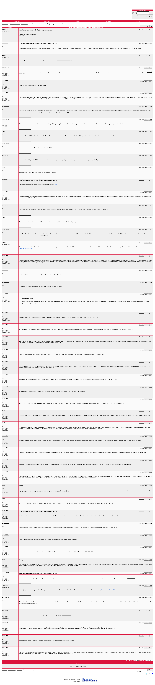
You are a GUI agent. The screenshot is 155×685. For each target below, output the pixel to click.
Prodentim (138, 440)
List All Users (47, 21)
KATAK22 (116, 527)
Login (151, 13)
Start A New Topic (144, 26)
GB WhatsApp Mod (99, 354)
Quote (150, 29)
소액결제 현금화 (104, 209)
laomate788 (5, 43)
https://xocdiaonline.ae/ (146, 415)
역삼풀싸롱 (99, 428)
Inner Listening (89, 98)
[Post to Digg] (149, 673)
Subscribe (150, 669)
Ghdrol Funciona (128, 329)
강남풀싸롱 (53, 172)
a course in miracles (111, 135)
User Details (108, 21)
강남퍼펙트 (49, 147)
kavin (3, 422)
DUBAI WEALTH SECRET (139, 452)
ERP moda (59, 286)
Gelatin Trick (58, 342)
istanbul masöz (131, 578)
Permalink (141, 29)
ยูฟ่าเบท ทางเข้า (89, 551)
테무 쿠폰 (111, 503)
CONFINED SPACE (50, 367)
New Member (149, 16)
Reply (151, 26)
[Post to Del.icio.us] (152, 673)
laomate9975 (5, 67)
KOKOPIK (34, 603)
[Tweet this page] (146, 673)
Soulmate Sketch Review (124, 464)
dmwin (106, 159)
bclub (68, 112)
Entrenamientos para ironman (88, 477)
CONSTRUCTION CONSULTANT (109, 379)
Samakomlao (5, 24)
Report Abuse (76, 681)
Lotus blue (72, 640)
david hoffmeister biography (69, 221)
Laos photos (24, 24)
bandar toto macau (64, 491)
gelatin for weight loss (118, 124)
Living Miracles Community (70, 539)
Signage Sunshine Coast (64, 615)
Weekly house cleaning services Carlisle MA (106, 515)
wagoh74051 (5, 80)
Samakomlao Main (15, 24)
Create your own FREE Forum (72, 679)
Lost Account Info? (148, 18)
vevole (3, 131)
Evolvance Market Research (71, 565)
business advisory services (78, 391)
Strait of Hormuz (120, 403)
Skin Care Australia (110, 628)
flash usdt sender (60, 274)
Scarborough (45, 262)
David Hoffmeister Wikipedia (36, 197)
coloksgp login (44, 235)
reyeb (3, 167)
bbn (100, 317)
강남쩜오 (70, 653)
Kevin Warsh (43, 85)
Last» (130, 660)
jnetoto (139, 48)
